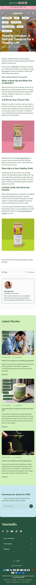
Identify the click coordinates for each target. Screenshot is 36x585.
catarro (16, 17)
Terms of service (21, 579)
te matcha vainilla (7, 399)
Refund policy (7, 579)
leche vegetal (7, 386)
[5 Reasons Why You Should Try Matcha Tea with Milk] (18, 391)
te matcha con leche (8, 395)
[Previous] (2, 7)
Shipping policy (29, 579)
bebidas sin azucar (8, 383)
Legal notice (8, 582)
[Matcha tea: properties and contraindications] (18, 443)
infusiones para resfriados (8, 26)
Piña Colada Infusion (22, 158)
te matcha (6, 335)
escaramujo (25, 17)
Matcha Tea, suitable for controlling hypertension (18, 361)
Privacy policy (14, 579)
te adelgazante (7, 389)
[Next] (33, 7)
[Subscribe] (31, 506)
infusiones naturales (16, 22)
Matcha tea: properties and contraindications (16, 461)
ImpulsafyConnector (19, 577)
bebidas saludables (6, 17)
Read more (5, 374)
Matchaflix (15, 67)
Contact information (25, 582)
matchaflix (6, 332)
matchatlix (20, 26)
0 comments (31, 272)
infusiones (5, 22)
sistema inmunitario (7, 31)
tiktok (5, 338)
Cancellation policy (16, 582)
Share (5, 272)
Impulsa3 (23, 576)
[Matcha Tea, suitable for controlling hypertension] (18, 343)
